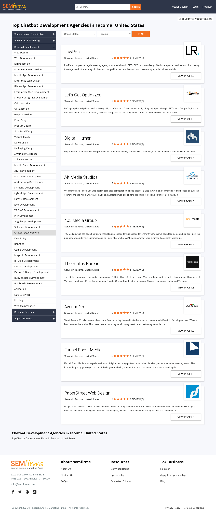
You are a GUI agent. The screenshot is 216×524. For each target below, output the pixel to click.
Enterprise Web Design (27, 80)
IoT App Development (26, 260)
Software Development (27, 227)
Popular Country (179, 6)
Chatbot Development (26, 232)
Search (136, 6)
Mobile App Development (28, 75)
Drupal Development (26, 266)
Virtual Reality (22, 137)
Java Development (24, 204)
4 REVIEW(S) (137, 269)
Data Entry (20, 238)
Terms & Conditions (193, 507)
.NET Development (24, 170)
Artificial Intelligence (25, 153)
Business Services (24, 312)
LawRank (73, 51)
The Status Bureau (81, 263)
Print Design (21, 120)
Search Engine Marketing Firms (49, 507)
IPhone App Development (28, 86)
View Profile (186, 76)
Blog (162, 481)
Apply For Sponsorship (172, 475)
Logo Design (21, 142)
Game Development (25, 249)
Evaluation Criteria (121, 481)
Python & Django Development (31, 272)
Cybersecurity (22, 103)
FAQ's (64, 481)
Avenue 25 (74, 306)
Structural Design (24, 131)
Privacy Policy (172, 507)
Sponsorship (117, 475)
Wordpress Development (28, 176)
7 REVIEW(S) (137, 101)
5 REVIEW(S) (137, 226)
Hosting (18, 300)
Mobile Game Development (29, 165)
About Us (66, 468)
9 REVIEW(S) (137, 58)
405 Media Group (80, 220)
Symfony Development (27, 187)
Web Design (21, 52)
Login (195, 6)
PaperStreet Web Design (87, 393)
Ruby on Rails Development (29, 277)
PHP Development (24, 215)
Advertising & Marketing (27, 40)
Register (207, 6)
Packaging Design (24, 148)
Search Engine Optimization (29, 34)
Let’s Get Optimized (82, 94)
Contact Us (67, 475)
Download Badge (120, 468)
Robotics (19, 243)
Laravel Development (26, 198)
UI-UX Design (21, 108)
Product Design (23, 125)
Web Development (24, 58)
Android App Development (29, 182)
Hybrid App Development (28, 193)
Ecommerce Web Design (28, 69)
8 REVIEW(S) (137, 356)
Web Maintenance (24, 306)
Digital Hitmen (77, 138)
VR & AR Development (26, 210)
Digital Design (22, 63)
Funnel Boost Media (83, 349)
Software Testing (23, 159)
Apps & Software (23, 318)
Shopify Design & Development (31, 97)
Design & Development (26, 47)
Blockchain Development (28, 283)
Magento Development (27, 255)
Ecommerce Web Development (31, 92)
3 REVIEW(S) (137, 183)
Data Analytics (22, 294)
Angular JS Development (28, 221)
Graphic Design (23, 114)
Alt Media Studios (81, 177)
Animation (20, 288)
